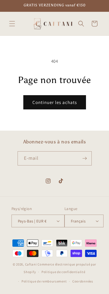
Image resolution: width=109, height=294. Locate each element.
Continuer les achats (54, 102)
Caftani (31, 264)
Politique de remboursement (44, 281)
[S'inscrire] (84, 158)
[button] (12, 23)
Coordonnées (82, 281)
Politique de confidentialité (63, 272)
